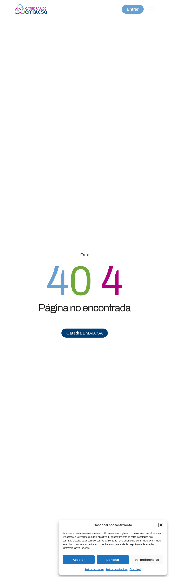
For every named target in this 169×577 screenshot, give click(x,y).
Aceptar (78, 559)
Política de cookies (94, 569)
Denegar (112, 559)
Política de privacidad (117, 569)
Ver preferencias (147, 559)
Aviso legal (135, 569)
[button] (161, 525)
